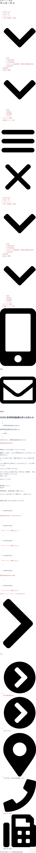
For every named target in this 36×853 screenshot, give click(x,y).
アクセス (9, 116)
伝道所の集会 (10, 60)
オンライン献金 (7, 118)
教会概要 (9, 114)
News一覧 (6, 14)
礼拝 (8, 58)
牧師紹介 (9, 112)
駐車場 (2, 487)
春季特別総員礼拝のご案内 (7, 575)
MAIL (2, 412)
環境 (8, 110)
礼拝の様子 (10, 66)
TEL (1, 369)
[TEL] (18, 365)
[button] (18, 159)
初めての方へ (7, 12)
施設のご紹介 (4, 476)
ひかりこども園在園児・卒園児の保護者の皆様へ (20, 64)
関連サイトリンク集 (9, 120)
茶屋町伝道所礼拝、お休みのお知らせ (10, 515)
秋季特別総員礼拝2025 (6, 443)
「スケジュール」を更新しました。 (10, 530)
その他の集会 (10, 62)
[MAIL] (18, 407)
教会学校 (5, 68)
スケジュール (7, 16)
